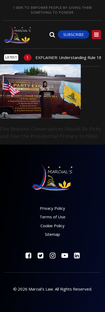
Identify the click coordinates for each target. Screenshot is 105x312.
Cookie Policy (52, 225)
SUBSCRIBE (73, 34)
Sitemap (52, 234)
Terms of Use (52, 216)
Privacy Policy (52, 208)
